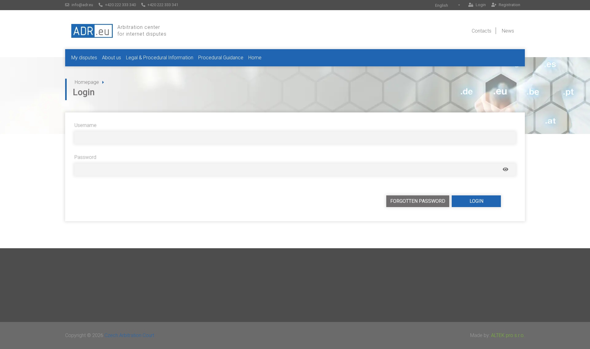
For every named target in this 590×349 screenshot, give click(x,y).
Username (85, 125)
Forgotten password (417, 201)
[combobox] (447, 5)
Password (85, 157)
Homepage (87, 82)
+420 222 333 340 (120, 4)
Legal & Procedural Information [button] (159, 58)
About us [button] (111, 58)
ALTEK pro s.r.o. (508, 335)
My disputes (84, 58)
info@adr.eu (82, 4)
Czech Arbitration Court (129, 335)
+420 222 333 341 (162, 4)
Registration (509, 4)
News (508, 31)
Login (480, 4)
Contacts (481, 31)
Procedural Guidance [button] (220, 58)
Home (255, 58)
